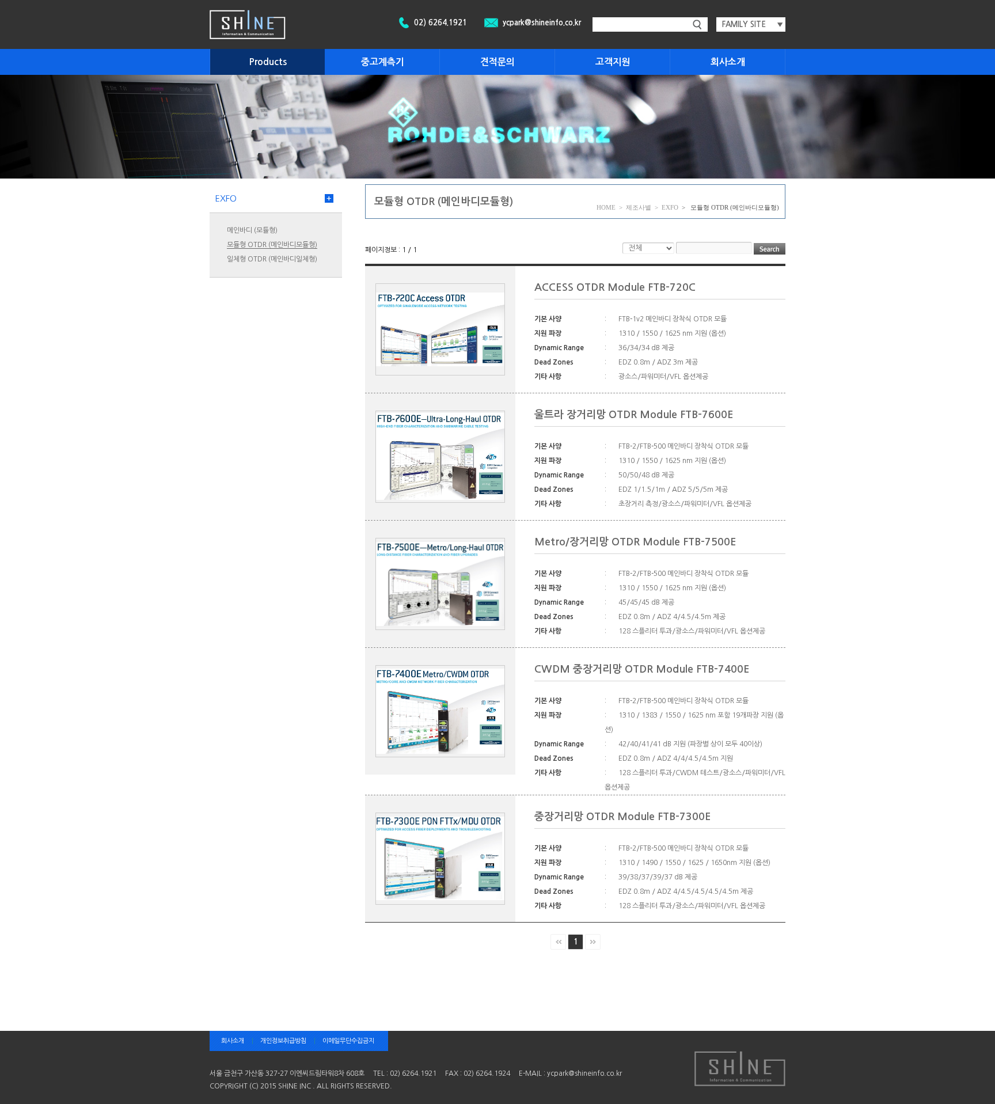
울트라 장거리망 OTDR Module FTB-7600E (634, 414)
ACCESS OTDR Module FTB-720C (615, 287)
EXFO (226, 198)
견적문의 (497, 62)
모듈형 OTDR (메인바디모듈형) (272, 244)
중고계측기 (382, 62)
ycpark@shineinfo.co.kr (542, 22)
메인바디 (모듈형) (252, 230)
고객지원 (612, 62)
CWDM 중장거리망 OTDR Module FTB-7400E (642, 669)
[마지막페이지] (593, 942)
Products (268, 62)
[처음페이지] (558, 942)
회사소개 (728, 62)
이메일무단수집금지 (348, 1041)
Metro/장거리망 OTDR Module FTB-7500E (635, 542)
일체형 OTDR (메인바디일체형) (272, 259)
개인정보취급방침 (283, 1041)
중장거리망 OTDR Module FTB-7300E (622, 816)
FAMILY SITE (752, 24)
